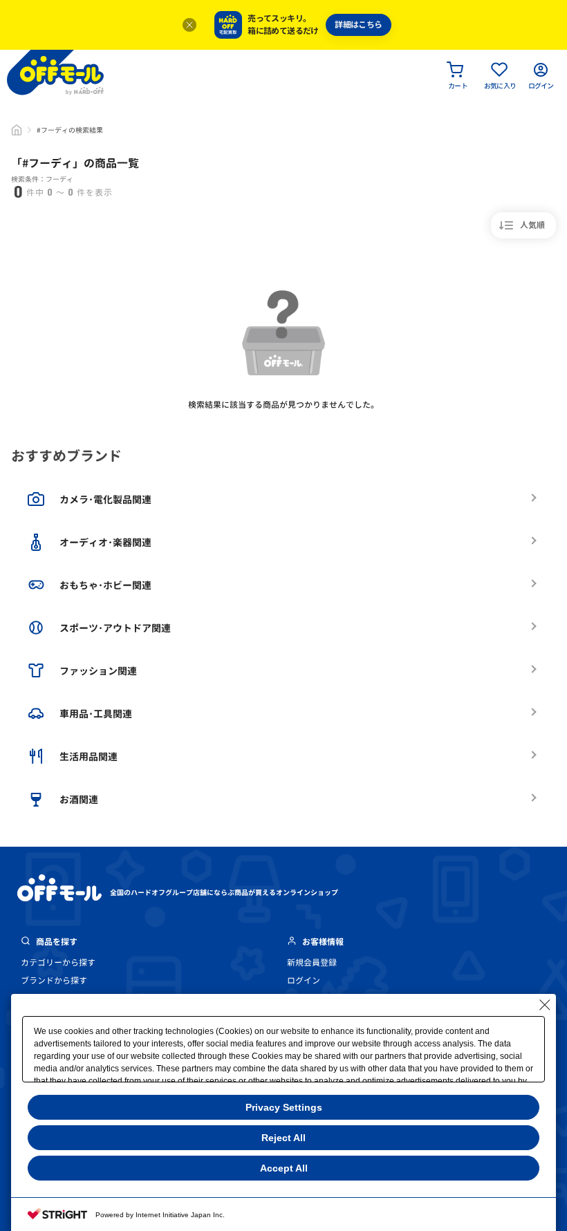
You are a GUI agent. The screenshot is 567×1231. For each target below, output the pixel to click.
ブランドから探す (54, 980)
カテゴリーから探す (58, 962)
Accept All (284, 1168)
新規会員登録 (312, 962)
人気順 (532, 225)
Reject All (283, 1137)
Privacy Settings (283, 1107)
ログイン (303, 980)
